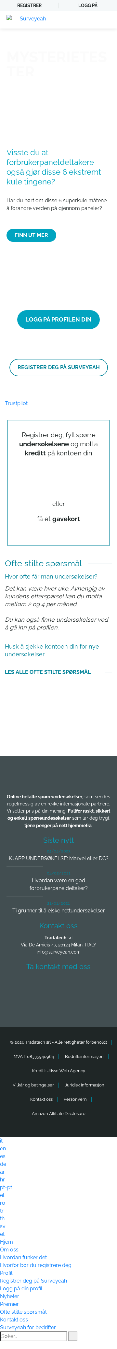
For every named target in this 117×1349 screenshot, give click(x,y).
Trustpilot (16, 403)
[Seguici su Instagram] (94, 985)
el (2, 1195)
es (3, 1156)
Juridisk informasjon (84, 1085)
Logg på (88, 5)
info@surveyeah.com (59, 952)
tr (2, 1211)
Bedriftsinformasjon (84, 1056)
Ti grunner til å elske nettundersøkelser (58, 911)
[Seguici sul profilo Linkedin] (70, 985)
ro (2, 1203)
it (1, 1141)
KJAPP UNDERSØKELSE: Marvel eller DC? (59, 858)
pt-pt (6, 1187)
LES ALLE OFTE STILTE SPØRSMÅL (48, 672)
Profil (6, 1273)
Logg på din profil (21, 1288)
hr (2, 1180)
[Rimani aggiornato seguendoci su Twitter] (46, 985)
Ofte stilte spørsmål (23, 1312)
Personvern (75, 1099)
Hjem (6, 1242)
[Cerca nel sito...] (72, 1336)
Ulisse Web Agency (65, 1070)
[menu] (105, 20)
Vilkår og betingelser (33, 1085)
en (3, 1148)
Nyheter (9, 1296)
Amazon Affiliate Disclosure (58, 1113)
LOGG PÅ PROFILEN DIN (58, 319)
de (3, 1164)
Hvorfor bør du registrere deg (36, 1265)
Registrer (29, 5)
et (2, 1234)
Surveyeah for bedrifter (28, 1327)
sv (3, 1226)
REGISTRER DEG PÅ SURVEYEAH (59, 367)
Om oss (9, 1250)
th (2, 1218)
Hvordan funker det (23, 1257)
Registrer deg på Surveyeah (33, 1281)
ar (2, 1172)
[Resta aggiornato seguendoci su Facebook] (22, 985)
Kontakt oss (41, 1099)
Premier (9, 1304)
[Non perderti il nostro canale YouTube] (60, 1003)
